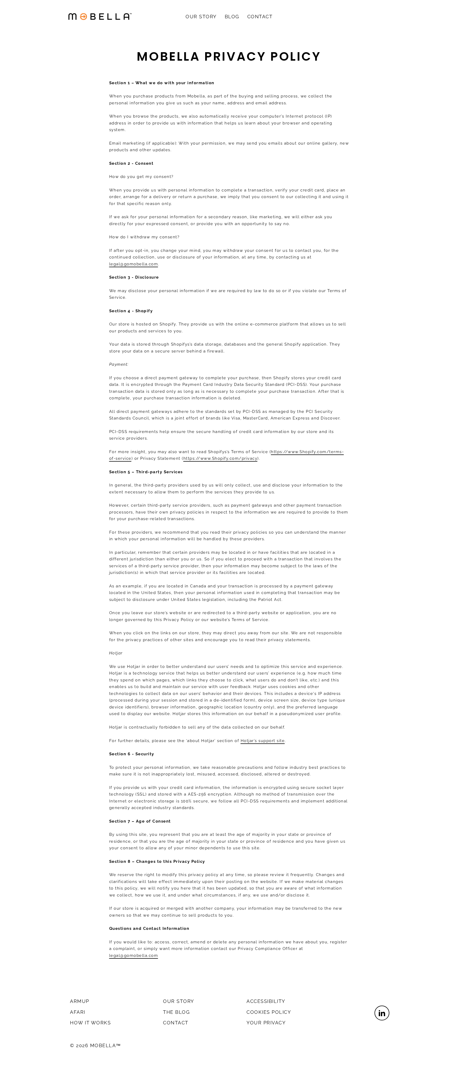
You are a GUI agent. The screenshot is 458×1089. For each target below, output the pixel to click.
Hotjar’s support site (263, 740)
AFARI (77, 1012)
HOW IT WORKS (90, 1022)
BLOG (232, 16)
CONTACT (260, 16)
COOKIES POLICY (268, 1012)
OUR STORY (201, 16)
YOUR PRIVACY (266, 1022)
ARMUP (79, 1001)
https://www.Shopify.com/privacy (220, 458)
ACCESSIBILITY (265, 1001)
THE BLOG (176, 1012)
